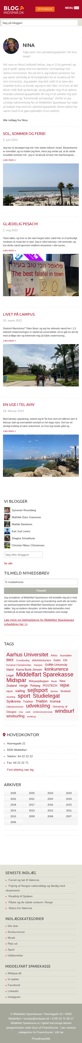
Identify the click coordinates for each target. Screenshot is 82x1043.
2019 (69, 799)
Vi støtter (13, 979)
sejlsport (37, 690)
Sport (11, 949)
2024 (50, 793)
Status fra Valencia (20, 908)
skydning (10, 697)
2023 (69, 793)
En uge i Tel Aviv (18, 404)
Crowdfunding (22, 660)
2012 (50, 810)
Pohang (35, 685)
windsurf (64, 711)
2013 (32, 810)
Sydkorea (13, 701)
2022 (13, 799)
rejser (9, 691)
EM (65, 660)
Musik (54, 681)
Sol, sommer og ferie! (24, 133)
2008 (50, 816)
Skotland (65, 691)
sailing (20, 691)
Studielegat (46, 696)
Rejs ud (12, 943)
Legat (10, 675)
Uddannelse (15, 955)
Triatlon (41, 701)
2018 (13, 804)
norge (23, 685)
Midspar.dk (14, 973)
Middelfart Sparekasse (44, 674)
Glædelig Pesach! (20, 224)
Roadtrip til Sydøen (21, 896)
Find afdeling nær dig (20, 769)
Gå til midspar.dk (45, 9)
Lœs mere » (9, 160)
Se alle (8, 563)
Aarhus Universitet (27, 655)
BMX (10, 660)
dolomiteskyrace (41, 660)
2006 (13, 822)
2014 (13, 810)
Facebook (14, 985)
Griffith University (56, 664)
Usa (21, 712)
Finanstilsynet (50, 1027)
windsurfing (15, 716)
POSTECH (50, 685)
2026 (13, 793)
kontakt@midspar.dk (36, 1018)
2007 (69, 816)
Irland (10, 669)
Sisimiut (54, 691)
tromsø (55, 701)
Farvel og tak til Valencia (24, 880)
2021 (32, 799)
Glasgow (38, 665)
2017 (32, 804)
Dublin (57, 660)
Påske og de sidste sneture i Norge (31, 902)
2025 (32, 793)
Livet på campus (19, 314)
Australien (66, 655)
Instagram (14, 996)
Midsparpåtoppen (39, 681)
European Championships (18, 665)
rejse (64, 685)
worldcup (31, 716)
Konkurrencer (16, 932)
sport (24, 696)
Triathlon (28, 701)
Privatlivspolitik (41, 1038)
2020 (50, 799)
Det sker (13, 925)
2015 (69, 804)
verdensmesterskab (42, 712)
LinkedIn (13, 991)
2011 (69, 810)
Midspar (16, 680)
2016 (50, 804)
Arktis (54, 655)
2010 (13, 816)
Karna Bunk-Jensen (29, 669)
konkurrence (56, 669)
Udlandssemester (14, 706)
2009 (32, 816)
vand (27, 712)
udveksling (38, 706)
